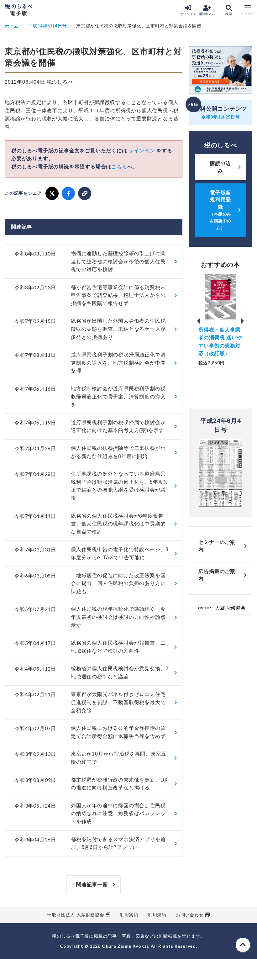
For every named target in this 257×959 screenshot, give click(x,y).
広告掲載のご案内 (216, 575)
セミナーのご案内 (216, 546)
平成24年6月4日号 (47, 25)
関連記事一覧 (92, 884)
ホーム (11, 26)
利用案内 (129, 914)
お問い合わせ (190, 914)
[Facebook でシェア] (68, 193)
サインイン (188, 14)
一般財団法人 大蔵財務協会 (75, 914)
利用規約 (157, 914)
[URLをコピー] (84, 193)
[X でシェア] (52, 193)
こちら (119, 166)
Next (242, 321)
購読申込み (207, 14)
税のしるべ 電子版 (18, 10)
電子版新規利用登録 (220, 210)
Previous (198, 321)
